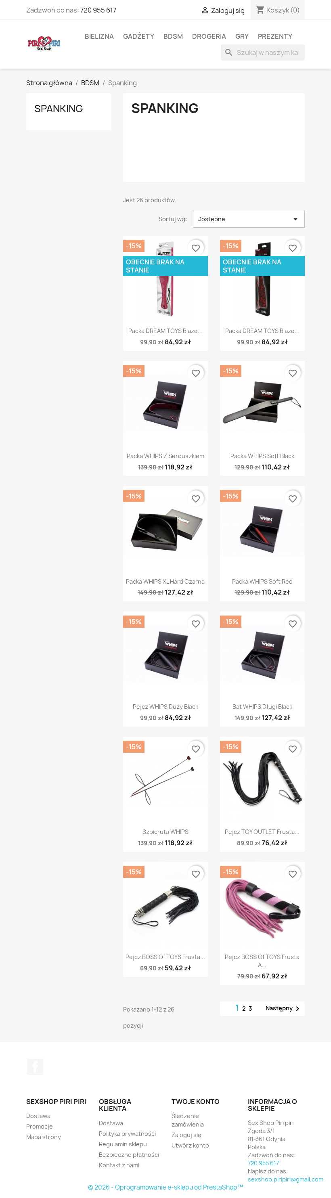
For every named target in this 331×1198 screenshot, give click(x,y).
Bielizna (99, 36)
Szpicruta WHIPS (165, 832)
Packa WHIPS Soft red (262, 581)
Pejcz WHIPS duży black (165, 706)
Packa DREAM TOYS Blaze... (165, 331)
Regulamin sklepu (123, 1144)
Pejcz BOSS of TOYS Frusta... (165, 957)
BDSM (173, 36)
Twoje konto (196, 1101)
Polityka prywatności (127, 1133)
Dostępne (248, 219)
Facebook (35, 1067)
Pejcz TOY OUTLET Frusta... (262, 832)
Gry (242, 36)
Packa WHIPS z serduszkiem (165, 456)
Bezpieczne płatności (129, 1154)
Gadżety (138, 36)
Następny (284, 1009)
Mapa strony (43, 1137)
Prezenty (275, 36)
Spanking (58, 108)
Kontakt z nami (119, 1165)
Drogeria (209, 36)
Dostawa (38, 1116)
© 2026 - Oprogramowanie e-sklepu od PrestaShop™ (165, 1187)
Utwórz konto (190, 1145)
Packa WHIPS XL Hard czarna (165, 581)
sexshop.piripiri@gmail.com (285, 1179)
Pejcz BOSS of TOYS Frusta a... (262, 961)
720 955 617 (98, 10)
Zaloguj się (186, 1135)
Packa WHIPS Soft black (262, 456)
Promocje (39, 1126)
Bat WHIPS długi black (262, 706)
